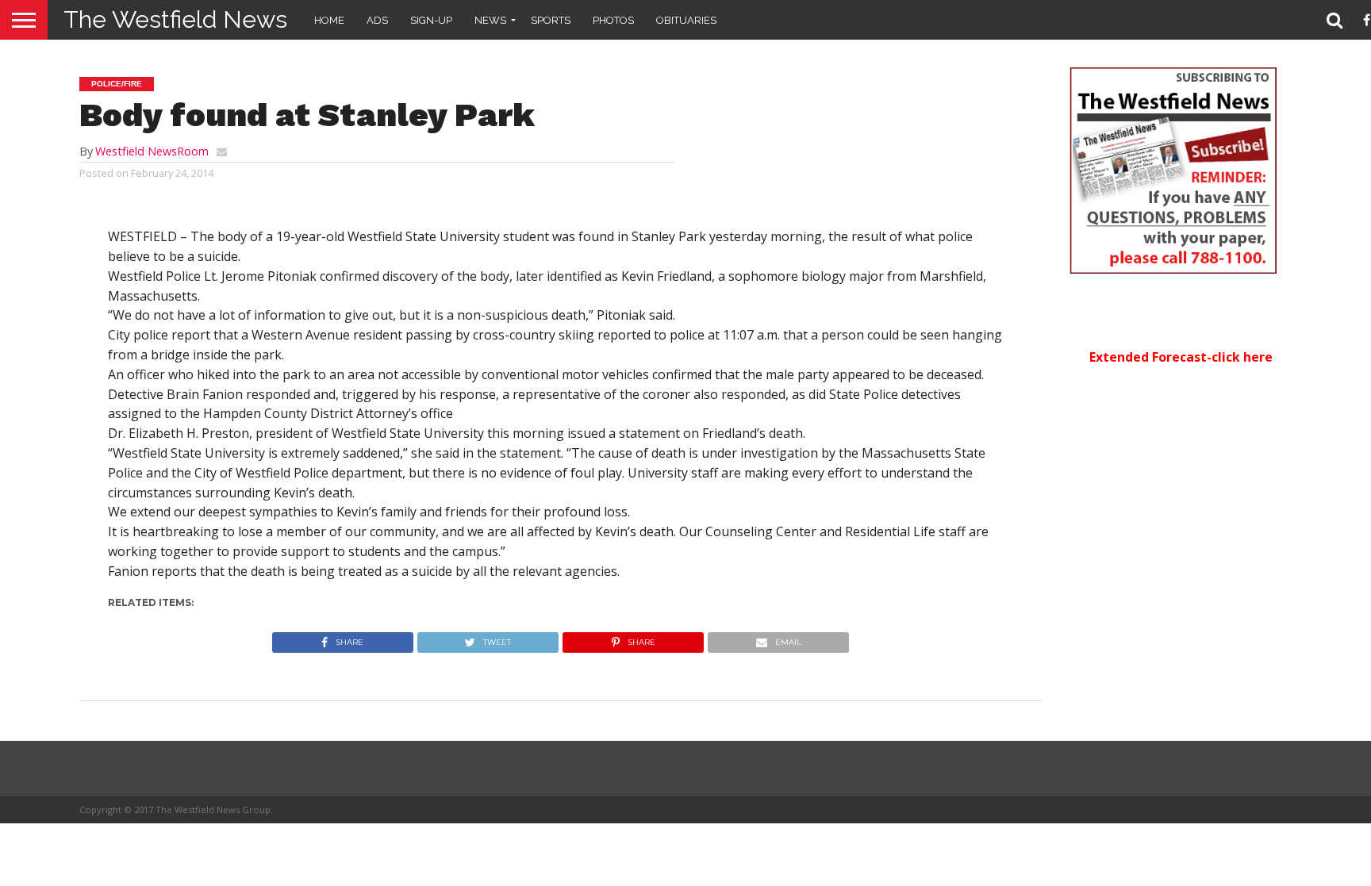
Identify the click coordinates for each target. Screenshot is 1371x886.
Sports (550, 20)
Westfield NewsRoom (152, 151)
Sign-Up (431, 20)
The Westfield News (175, 19)
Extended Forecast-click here (1181, 357)
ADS (377, 20)
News (490, 20)
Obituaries (686, 20)
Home (329, 20)
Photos (613, 20)
